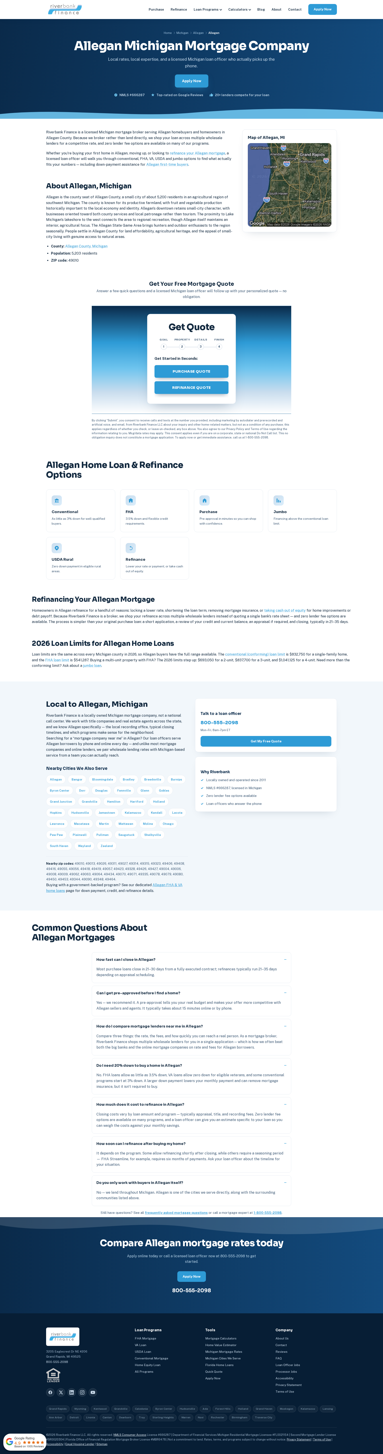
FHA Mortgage (145, 1338)
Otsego (168, 823)
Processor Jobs (286, 1371)
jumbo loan (92, 666)
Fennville (124, 790)
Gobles (164, 790)
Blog (261, 9)
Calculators (238, 9)
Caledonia (141, 1408)
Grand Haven (264, 1408)
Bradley (129, 779)
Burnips (176, 779)
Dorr (82, 790)
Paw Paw (56, 835)
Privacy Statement (289, 1385)
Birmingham (239, 1417)
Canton (107, 1417)
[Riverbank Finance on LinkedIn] (71, 1392)
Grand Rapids (58, 1408)
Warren (185, 1417)
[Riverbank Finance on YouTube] (93, 1392)
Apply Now (323, 9)
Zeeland (107, 846)
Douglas (101, 790)
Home (168, 33)
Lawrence (57, 823)
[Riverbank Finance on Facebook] (50, 1392)
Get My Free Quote (266, 741)
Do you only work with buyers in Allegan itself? (139, 1182)
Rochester (217, 1417)
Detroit (74, 1417)
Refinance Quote (191, 387)
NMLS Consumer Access (129, 1434)
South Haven (59, 846)
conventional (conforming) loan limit (255, 654)
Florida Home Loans (219, 1365)
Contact (295, 9)
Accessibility (284, 1378)
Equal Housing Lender (79, 1444)
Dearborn (125, 1417)
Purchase (156, 9)
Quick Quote (214, 1371)
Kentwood (100, 1408)
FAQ (279, 1358)
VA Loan (140, 1345)
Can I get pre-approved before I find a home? (138, 993)
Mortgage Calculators (220, 1338)
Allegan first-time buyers (167, 164)
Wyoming (80, 1408)
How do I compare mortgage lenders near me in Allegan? (149, 1026)
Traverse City (263, 1417)
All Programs (144, 1371)
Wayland (84, 846)
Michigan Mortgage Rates (223, 1351)
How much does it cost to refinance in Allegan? (140, 1104)
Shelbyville (152, 835)
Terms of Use (285, 1391)
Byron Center (59, 790)
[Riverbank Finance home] (65, 9)
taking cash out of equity (285, 610)
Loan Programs (206, 9)
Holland (159, 801)
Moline (148, 823)
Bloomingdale (102, 779)
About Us (282, 1338)
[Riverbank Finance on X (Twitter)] (61, 1392)
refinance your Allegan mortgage (197, 153)
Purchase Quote (191, 371)
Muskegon (286, 1408)
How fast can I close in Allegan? (125, 959)
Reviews (281, 1351)
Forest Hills (223, 1408)
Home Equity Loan (147, 1365)
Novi (200, 1417)
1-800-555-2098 (268, 1213)
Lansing (328, 1408)
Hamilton (113, 801)
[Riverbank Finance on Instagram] (82, 1392)
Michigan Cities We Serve (223, 1358)
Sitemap (101, 1444)
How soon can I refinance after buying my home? (141, 1143)
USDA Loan (143, 1351)
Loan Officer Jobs (288, 1365)
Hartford (136, 801)
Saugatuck (126, 835)
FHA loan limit (57, 660)
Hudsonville (80, 812)
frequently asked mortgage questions (176, 1213)
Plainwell (80, 835)
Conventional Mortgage (151, 1358)
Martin (104, 823)
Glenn (145, 790)
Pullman (102, 835)
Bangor (77, 779)
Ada (205, 1408)
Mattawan (126, 823)
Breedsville (152, 779)
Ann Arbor (55, 1417)
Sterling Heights (163, 1417)
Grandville (89, 801)
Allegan (198, 33)
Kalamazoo (133, 812)
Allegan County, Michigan (86, 246)
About (276, 9)
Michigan (182, 33)
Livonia (90, 1417)
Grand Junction (61, 801)
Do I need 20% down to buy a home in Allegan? (139, 1065)
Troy (142, 1417)
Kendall (156, 812)
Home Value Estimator (220, 1345)
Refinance (179, 9)
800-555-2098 (219, 723)
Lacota (177, 812)
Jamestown (107, 812)
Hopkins (56, 812)
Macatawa (81, 823)
